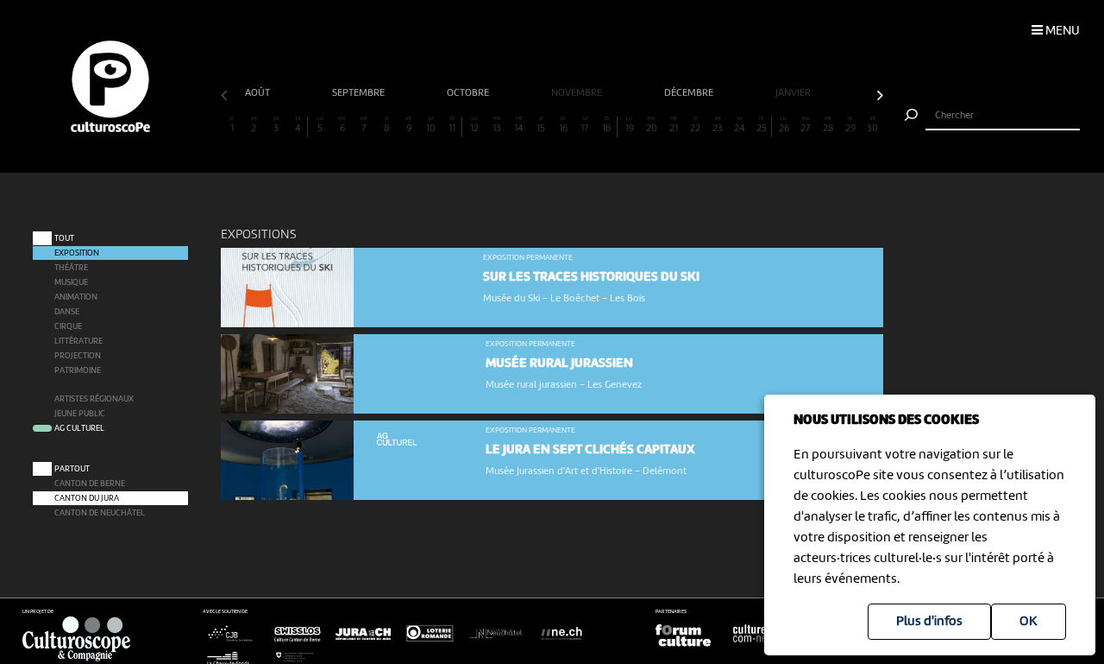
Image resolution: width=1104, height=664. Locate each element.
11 (451, 125)
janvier (794, 93)
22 (695, 125)
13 (496, 125)
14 (519, 125)
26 (784, 125)
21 (673, 125)
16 (563, 125)
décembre (690, 93)
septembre (359, 93)
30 (872, 125)
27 (805, 125)
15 (540, 125)
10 (431, 125)
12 (474, 125)
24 (739, 125)
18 (607, 125)
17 (584, 125)
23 (717, 125)
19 (629, 125)
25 (761, 125)
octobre (469, 93)
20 (651, 125)
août (259, 93)
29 (850, 125)
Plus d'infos (929, 622)
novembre (578, 93)
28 (828, 125)
